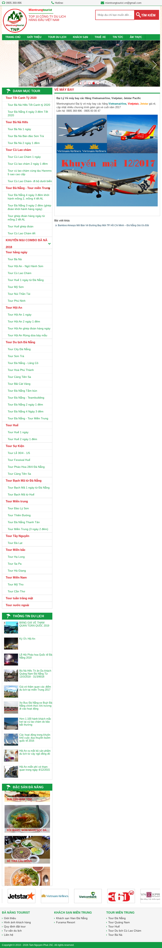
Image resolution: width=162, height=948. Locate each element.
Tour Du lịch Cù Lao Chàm (124, 930)
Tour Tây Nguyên (17, 536)
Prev (24, 64)
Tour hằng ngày (16, 252)
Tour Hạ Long (16, 556)
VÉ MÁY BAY (64, 89)
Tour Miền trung (17, 501)
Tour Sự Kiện (15, 446)
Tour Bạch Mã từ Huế (21, 494)
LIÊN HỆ (10, 43)
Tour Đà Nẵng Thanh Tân (24, 522)
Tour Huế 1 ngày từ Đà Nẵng (26, 280)
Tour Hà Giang (17, 570)
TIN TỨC (118, 37)
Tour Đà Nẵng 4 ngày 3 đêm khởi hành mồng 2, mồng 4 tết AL (28, 196)
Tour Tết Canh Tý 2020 (21, 97)
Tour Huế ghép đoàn (20, 226)
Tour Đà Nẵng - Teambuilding (26, 397)
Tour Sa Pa (15, 563)
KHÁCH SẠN (80, 37)
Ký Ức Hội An (27, 638)
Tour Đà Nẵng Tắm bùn (22, 390)
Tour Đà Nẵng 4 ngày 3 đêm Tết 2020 (28, 113)
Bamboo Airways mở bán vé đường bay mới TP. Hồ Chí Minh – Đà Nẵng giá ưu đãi (103, 225)
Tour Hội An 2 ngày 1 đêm (24, 321)
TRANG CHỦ (12, 37)
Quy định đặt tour (15, 926)
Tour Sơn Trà (16, 356)
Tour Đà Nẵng (117, 918)
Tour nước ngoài (17, 605)
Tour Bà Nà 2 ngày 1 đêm (24, 143)
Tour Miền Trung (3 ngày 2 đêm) (28, 529)
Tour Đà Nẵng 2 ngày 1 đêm (25, 404)
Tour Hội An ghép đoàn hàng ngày (29, 328)
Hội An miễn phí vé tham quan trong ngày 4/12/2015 (34, 768)
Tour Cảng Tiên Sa (19, 376)
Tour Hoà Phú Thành (21, 369)
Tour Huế (12, 425)
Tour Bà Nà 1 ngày (19, 129)
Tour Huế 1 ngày (18, 432)
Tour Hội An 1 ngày (19, 314)
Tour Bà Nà (15, 259)
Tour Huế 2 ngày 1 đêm (22, 439)
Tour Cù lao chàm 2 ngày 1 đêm (28, 163)
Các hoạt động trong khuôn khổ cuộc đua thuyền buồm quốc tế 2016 (34, 737)
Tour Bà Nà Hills (17, 122)
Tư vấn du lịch (13, 930)
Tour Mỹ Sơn (16, 286)
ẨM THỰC (136, 37)
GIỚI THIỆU (34, 37)
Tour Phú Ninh (16, 300)
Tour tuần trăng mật (19, 598)
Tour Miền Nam (16, 577)
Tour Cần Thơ (16, 591)
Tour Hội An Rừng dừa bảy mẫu (27, 335)
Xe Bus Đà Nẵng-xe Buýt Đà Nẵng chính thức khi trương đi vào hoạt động (35, 705)
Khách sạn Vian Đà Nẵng (72, 918)
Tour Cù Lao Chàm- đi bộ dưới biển (30, 181)
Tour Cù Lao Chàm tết (21, 233)
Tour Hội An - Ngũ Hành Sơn (25, 266)
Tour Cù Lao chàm (18, 149)
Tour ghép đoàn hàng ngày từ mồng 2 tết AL (26, 217)
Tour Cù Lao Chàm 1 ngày (24, 156)
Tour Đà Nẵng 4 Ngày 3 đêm (25, 411)
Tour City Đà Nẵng (19, 349)
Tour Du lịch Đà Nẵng (20, 342)
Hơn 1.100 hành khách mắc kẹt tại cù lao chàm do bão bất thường (35, 721)
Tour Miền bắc (15, 549)
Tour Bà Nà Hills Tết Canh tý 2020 (29, 104)
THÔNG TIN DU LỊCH (28, 616)
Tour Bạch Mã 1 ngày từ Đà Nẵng (29, 487)
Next (154, 64)
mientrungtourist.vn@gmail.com (123, 2)
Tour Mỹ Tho (16, 584)
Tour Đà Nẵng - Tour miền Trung (28, 188)
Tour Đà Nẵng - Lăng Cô (23, 363)
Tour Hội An (14, 307)
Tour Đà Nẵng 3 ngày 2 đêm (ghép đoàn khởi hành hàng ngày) (29, 207)
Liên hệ (8, 934)
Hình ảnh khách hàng (17, 922)
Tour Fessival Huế (19, 459)
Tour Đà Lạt (15, 542)
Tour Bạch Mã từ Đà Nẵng (23, 480)
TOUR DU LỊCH (57, 37)
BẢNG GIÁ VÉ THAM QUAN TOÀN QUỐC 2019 (34, 624)
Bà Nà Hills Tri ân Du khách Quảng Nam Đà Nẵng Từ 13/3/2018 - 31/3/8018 (35, 673)
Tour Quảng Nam (119, 922)
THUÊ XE (100, 37)
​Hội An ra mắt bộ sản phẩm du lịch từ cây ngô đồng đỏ (35, 752)
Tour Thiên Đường (19, 515)
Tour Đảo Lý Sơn (18, 508)
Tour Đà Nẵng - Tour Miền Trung (28, 418)
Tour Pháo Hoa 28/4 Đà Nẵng (26, 466)
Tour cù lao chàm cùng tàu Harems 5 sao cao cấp (30, 172)
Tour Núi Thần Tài (19, 293)
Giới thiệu (10, 918)
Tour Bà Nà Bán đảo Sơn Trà (26, 136)
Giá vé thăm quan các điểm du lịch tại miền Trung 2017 (35, 688)
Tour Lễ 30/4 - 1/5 (19, 453)
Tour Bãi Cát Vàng (19, 383)
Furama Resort (65, 922)
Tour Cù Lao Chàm (19, 273)
